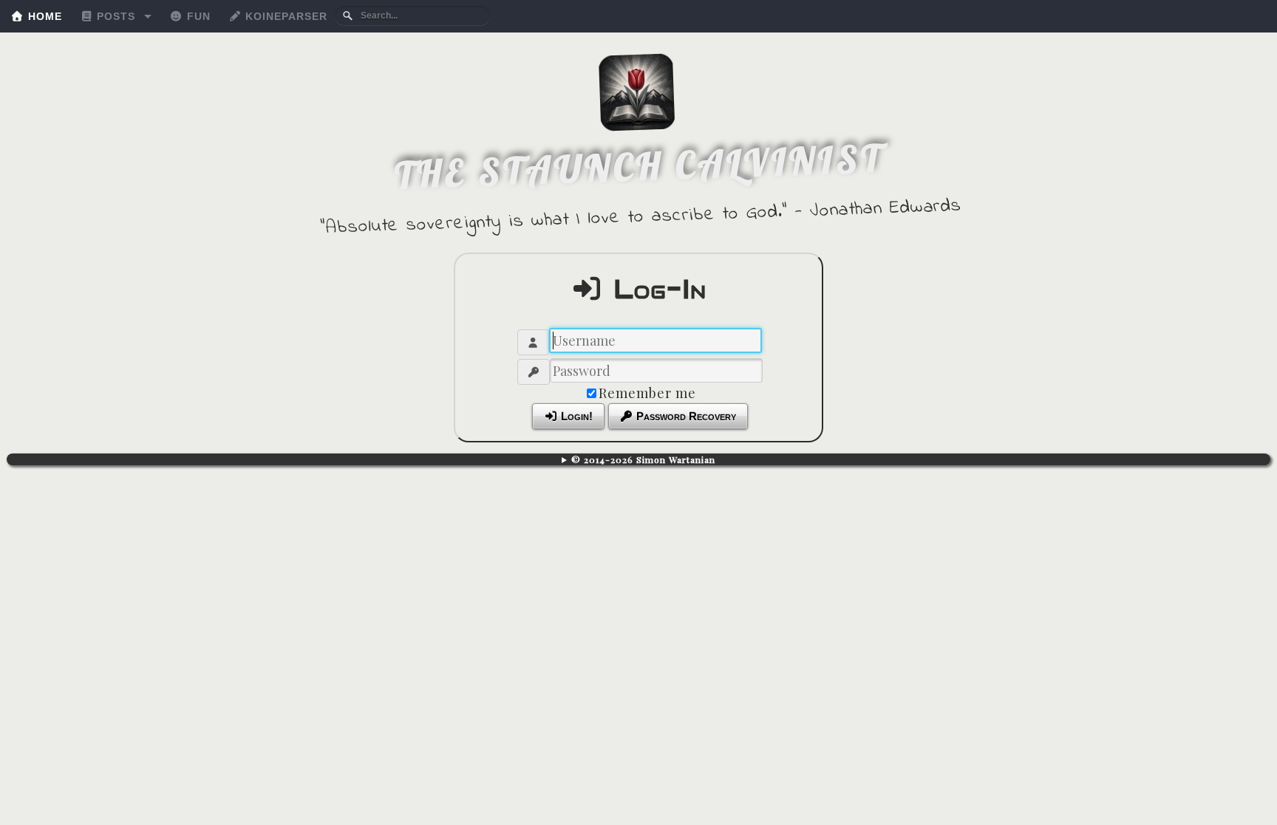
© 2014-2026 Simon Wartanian (643, 459)
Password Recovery (684, 416)
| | (639, 459)
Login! (575, 416)
